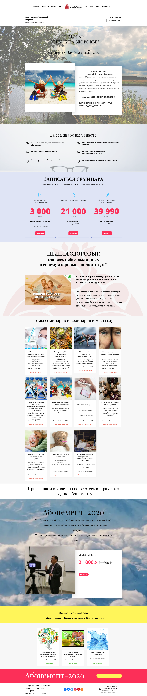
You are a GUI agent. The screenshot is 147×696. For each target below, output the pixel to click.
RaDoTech (45, 6)
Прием (60, 6)
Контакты (106, 6)
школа (53, 6)
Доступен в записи (36, 372)
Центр (98, 6)
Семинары (37, 6)
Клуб (86, 6)
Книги (92, 6)
